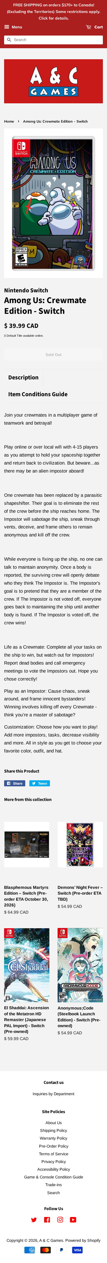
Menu (16, 27)
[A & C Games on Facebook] (47, 1221)
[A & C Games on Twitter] (34, 1221)
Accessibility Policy (53, 1169)
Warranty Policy (53, 1138)
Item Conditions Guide (37, 394)
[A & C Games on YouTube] (73, 1221)
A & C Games (51, 1240)
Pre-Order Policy (53, 1146)
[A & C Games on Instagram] (60, 1221)
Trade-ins (53, 1185)
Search (53, 1193)
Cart (98, 27)
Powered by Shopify (82, 1240)
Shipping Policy (53, 1130)
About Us (54, 1123)
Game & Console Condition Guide (53, 1177)
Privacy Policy (53, 1161)
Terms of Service (53, 1154)
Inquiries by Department (53, 1094)
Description (23, 377)
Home (9, 121)
